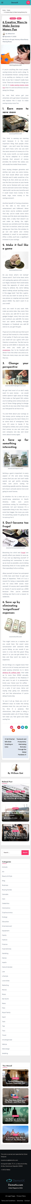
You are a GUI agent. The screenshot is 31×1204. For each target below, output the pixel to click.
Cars (3, 899)
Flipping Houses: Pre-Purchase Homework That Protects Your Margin (15, 1083)
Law (3, 971)
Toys (3, 1030)
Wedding (5, 1053)
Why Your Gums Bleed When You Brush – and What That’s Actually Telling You (15, 1102)
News (19, 18)
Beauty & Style (7, 876)
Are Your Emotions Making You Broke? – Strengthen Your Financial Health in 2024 (15, 836)
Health (4, 962)
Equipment (5, 931)
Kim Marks (10, 838)
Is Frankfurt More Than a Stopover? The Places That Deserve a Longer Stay (15, 1139)
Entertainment (7, 926)
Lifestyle (5, 976)
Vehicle (4, 1044)
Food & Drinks (6, 949)
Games (4, 958)
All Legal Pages (10, 1196)
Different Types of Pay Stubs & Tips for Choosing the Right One (15, 796)
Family (4, 935)
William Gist (11, 33)
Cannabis (5, 894)
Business (9, 791)
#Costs (6, 39)
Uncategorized (7, 1040)
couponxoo (6, 350)
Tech (3, 1021)
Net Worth (5, 999)
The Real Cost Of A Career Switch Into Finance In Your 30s (15, 1120)
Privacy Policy (21, 1196)
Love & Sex (5, 981)
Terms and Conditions (8, 1201)
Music (4, 994)
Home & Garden (7, 967)
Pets (3, 1008)
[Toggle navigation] (2, 3)
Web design (6, 1049)
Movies (4, 990)
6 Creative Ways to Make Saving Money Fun (15, 26)
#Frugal (11, 39)
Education (5, 921)
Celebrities (5, 903)
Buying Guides (7, 890)
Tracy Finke (10, 798)
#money (17, 39)
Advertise (20, 1201)
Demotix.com (15, 1185)
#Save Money (24, 39)
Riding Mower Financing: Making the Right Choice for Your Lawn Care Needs (15, 813)
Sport (4, 1017)
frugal (23, 552)
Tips (23, 791)
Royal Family (6, 1012)
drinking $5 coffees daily (11, 672)
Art (3, 871)
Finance (12, 18)
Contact (27, 1201)
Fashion (4, 940)
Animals (4, 867)
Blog (3, 881)
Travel (4, 1035)
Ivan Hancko (10, 815)
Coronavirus (6, 908)
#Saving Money (7, 41)
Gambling (5, 953)
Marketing (5, 985)
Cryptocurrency (7, 912)
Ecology (4, 917)
